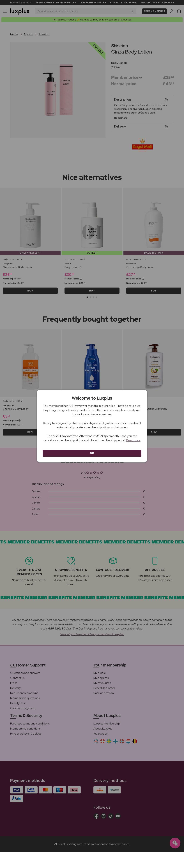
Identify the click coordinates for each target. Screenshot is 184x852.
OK (92, 453)
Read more (133, 440)
